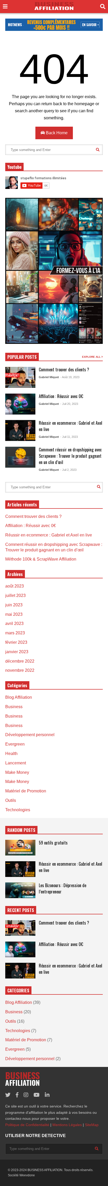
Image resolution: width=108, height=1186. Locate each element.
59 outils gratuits (53, 843)
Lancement (15, 763)
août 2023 (14, 586)
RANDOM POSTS (21, 830)
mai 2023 (14, 614)
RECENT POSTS (20, 910)
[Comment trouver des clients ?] (20, 377)
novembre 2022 (19, 670)
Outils (10, 800)
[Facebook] (17, 1095)
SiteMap (92, 1125)
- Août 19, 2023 (69, 377)
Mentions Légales (67, 1125)
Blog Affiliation (18, 697)
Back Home (56, 133)
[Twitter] (7, 1095)
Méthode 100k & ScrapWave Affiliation (40, 559)
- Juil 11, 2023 (69, 436)
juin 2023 (14, 605)
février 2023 (16, 642)
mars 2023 (15, 633)
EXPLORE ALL (91, 356)
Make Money (17, 772)
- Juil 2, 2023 (68, 469)
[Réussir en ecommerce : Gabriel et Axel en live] (20, 430)
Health (11, 753)
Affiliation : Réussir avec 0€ (61, 396)
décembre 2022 (19, 661)
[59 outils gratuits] (20, 847)
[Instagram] (26, 1095)
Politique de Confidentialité (27, 1125)
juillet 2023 (15, 595)
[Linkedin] (47, 1095)
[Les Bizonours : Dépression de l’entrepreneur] (20, 890)
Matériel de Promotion (25, 791)
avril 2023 (14, 623)
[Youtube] (37, 1095)
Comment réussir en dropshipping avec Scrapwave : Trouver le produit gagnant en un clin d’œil (70, 455)
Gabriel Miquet (49, 377)
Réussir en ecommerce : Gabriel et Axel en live (48, 535)
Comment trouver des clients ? (64, 369)
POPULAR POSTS (22, 357)
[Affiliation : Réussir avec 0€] (20, 404)
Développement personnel (30, 734)
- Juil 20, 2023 (69, 403)
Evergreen (15, 744)
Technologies (17, 810)
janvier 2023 (16, 652)
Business (14, 706)
